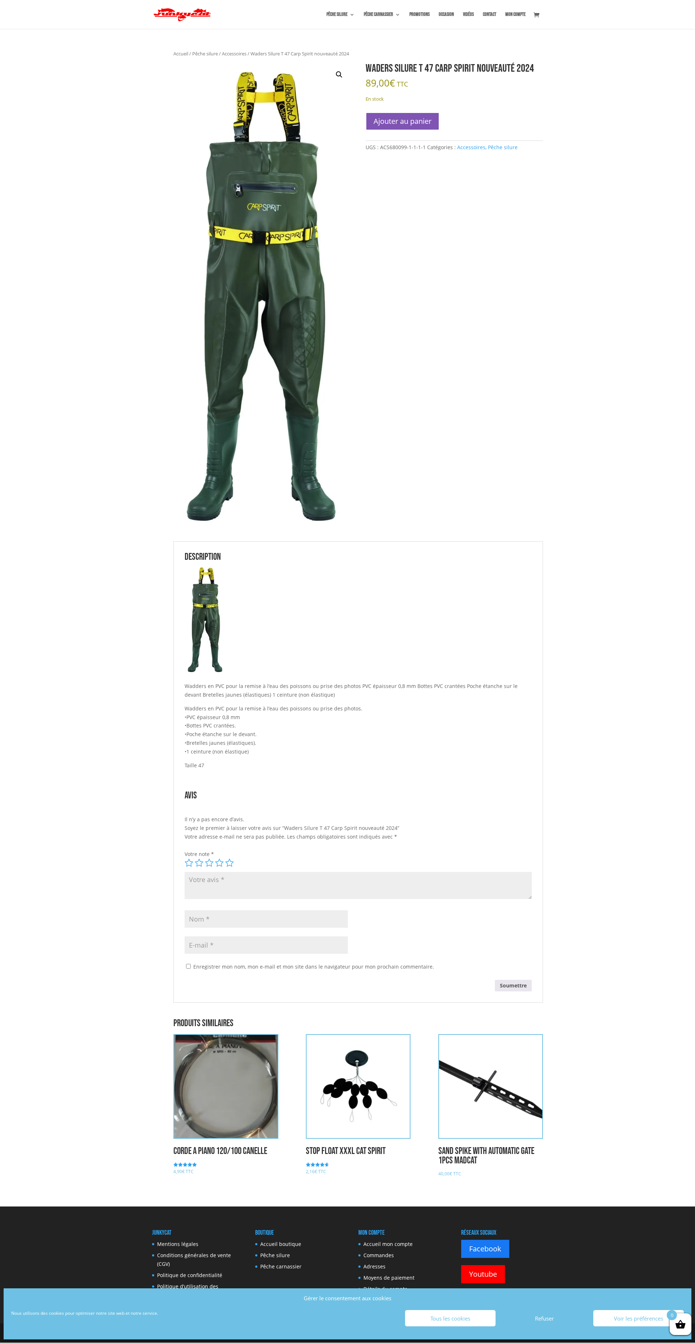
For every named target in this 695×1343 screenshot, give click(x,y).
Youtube (483, 1274)
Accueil (180, 53)
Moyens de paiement (388, 1277)
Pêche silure (337, 14)
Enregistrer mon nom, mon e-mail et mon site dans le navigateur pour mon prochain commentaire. (313, 966)
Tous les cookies (450, 1318)
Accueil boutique (280, 1244)
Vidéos (468, 14)
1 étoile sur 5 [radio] (189, 863)
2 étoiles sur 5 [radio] (199, 863)
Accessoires (234, 53)
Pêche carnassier (378, 14)
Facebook (485, 1249)
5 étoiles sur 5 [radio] (229, 863)
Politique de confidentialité (189, 1275)
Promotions (419, 14)
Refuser (544, 1318)
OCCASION (446, 14)
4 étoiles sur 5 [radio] (219, 863)
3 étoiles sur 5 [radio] (209, 863)
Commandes (378, 1255)
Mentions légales (177, 1244)
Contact (489, 14)
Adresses (374, 1266)
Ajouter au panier (402, 121)
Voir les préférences (638, 1318)
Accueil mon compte (388, 1244)
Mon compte (515, 14)
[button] (339, 74)
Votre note (199, 854)
